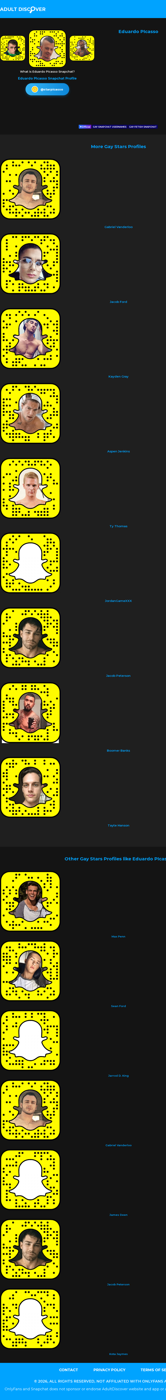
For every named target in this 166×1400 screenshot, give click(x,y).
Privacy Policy (109, 1370)
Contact (68, 1370)
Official (86, 126)
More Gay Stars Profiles (118, 146)
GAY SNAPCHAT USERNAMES (110, 126)
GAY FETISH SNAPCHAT (143, 126)
